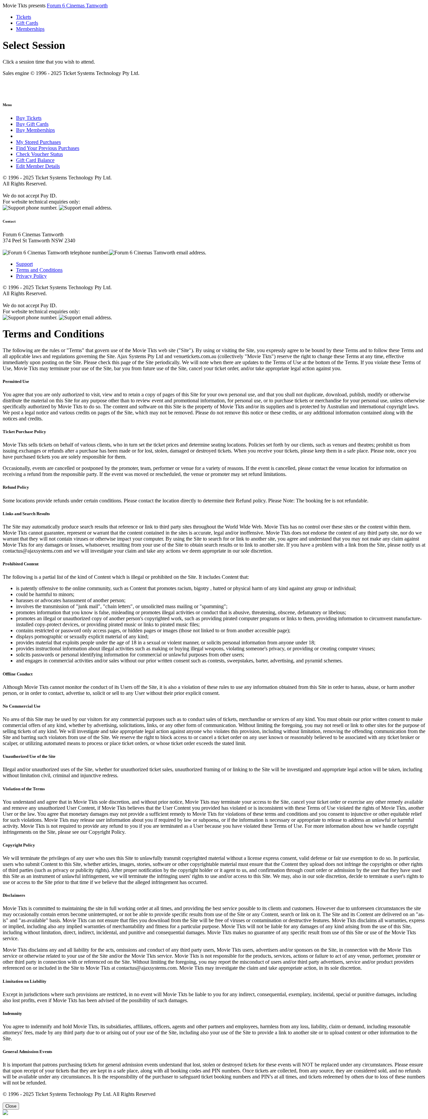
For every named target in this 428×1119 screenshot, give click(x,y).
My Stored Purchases (38, 142)
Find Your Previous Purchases (47, 148)
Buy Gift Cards (32, 124)
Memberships (30, 29)
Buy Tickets (28, 118)
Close (10, 1106)
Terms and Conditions (39, 270)
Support (24, 264)
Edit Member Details (38, 166)
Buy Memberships (35, 130)
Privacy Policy (31, 276)
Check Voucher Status (39, 154)
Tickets (23, 17)
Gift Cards (27, 23)
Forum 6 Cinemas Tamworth (77, 5)
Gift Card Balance (35, 160)
